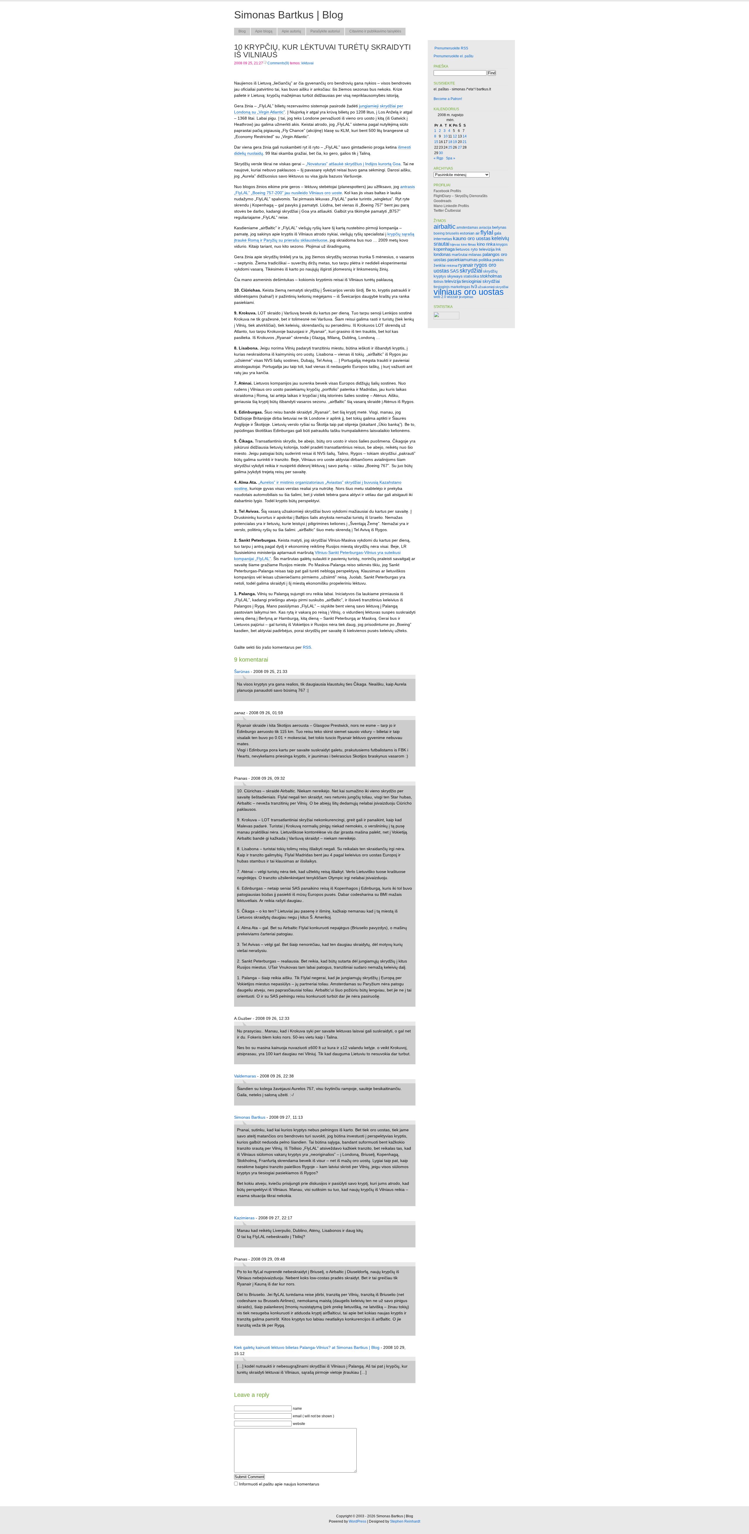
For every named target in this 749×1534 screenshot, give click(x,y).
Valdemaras (245, 1076)
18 (450, 142)
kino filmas (468, 244)
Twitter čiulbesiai (447, 211)
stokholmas (491, 275)
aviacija (485, 227)
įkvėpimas (466, 297)
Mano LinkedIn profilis (451, 206)
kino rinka (486, 244)
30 (441, 153)
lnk (498, 249)
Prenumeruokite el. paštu (453, 56)
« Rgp (438, 158)
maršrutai (460, 255)
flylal (486, 232)
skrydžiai (471, 270)
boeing (439, 233)
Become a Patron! (448, 99)
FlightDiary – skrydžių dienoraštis (460, 196)
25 (450, 147)
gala (497, 233)
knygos (502, 244)
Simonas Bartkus (249, 1117)
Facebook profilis (447, 191)
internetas (443, 238)
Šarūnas (242, 671)
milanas (475, 255)
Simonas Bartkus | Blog (288, 15)
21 (465, 142)
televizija (452, 281)
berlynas (499, 227)
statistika (471, 276)
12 (455, 136)
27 (460, 147)
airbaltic (445, 226)
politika (485, 259)
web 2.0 (440, 297)
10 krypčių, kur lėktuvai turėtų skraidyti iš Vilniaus (322, 51)
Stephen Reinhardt (405, 1521)
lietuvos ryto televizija (475, 249)
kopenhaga (444, 249)
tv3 (474, 286)
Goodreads (442, 201)
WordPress (357, 1521)
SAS (454, 270)
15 (436, 142)
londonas (442, 254)
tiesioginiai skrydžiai (481, 281)
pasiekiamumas (462, 259)
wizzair (452, 297)
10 (446, 136)
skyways (455, 276)
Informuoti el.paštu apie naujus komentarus (279, 1484)
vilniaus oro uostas (469, 292)
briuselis (452, 233)
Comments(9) (278, 63)
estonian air (470, 233)
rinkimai (451, 265)
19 (455, 142)
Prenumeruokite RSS (451, 48)
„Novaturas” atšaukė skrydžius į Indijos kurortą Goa (353, 163)
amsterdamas (467, 227)
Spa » (450, 158)
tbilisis (439, 281)
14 (465, 136)
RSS (307, 647)
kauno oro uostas (472, 238)
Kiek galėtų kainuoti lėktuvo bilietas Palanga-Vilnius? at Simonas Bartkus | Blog (306, 1347)
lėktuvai (307, 63)
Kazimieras (244, 1218)
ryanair (465, 265)
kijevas (455, 244)
